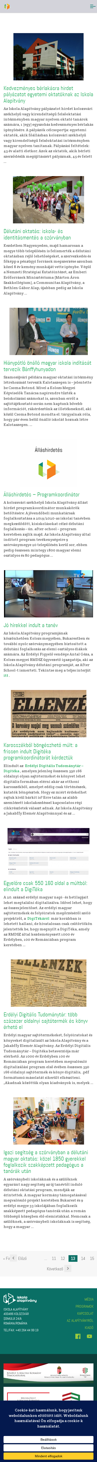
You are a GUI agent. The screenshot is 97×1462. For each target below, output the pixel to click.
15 (92, 1258)
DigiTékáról (38, 918)
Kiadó (89, 1327)
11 (54, 1258)
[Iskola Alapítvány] (7, 6)
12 (63, 1258)
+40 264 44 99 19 (27, 1330)
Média (89, 1299)
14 (83, 1258)
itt (6, 675)
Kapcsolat (85, 1313)
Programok (84, 1306)
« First (8, 1258)
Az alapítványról (80, 1320)
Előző (22, 1258)
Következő (55, 1269)
